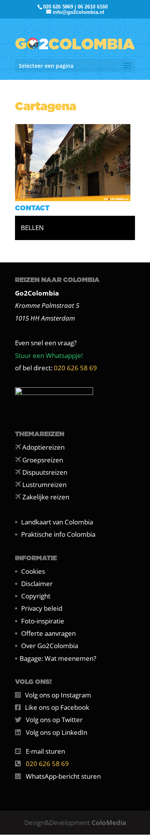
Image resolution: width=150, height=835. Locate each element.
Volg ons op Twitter (54, 719)
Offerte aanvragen (48, 633)
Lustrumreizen (44, 484)
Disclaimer (37, 583)
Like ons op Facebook (57, 707)
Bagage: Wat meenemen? (58, 658)
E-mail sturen (45, 751)
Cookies (33, 571)
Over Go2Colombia (49, 645)
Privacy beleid (41, 608)
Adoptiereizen (43, 447)
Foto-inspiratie (42, 621)
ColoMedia (109, 822)
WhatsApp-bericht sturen (63, 776)
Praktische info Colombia (58, 534)
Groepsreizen (42, 459)
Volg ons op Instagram (58, 695)
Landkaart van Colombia (57, 521)
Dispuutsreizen (44, 472)
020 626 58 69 (75, 367)
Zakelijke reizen (45, 496)
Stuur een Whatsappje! (49, 355)
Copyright (35, 595)
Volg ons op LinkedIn (56, 732)
